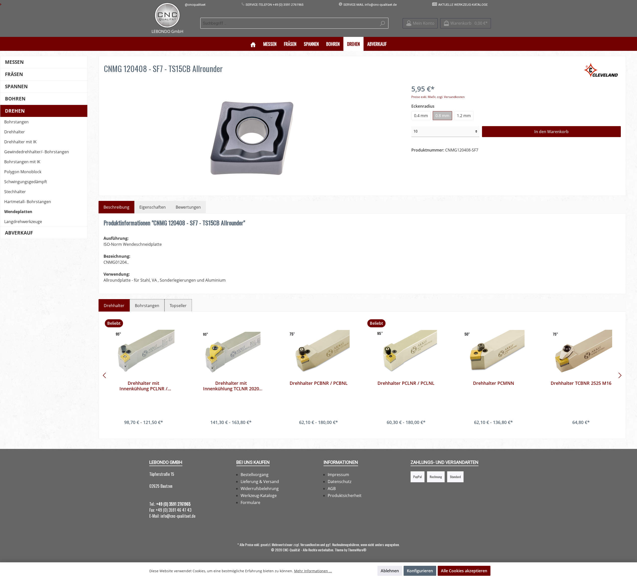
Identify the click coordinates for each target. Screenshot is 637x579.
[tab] (116, 207)
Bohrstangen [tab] (147, 305)
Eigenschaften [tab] (152, 207)
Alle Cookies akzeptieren (464, 571)
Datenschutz (339, 481)
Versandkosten (309, 544)
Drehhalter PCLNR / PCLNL (405, 383)
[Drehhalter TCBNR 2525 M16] (581, 352)
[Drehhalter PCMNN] (494, 352)
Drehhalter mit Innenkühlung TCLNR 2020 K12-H (231, 385)
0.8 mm (442, 115)
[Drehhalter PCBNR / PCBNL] (318, 352)
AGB (332, 488)
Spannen (16, 86)
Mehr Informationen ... (313, 571)
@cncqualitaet (195, 4)
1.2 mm (464, 115)
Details (143, 432)
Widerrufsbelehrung (260, 488)
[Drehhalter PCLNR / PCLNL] (406, 352)
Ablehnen (390, 571)
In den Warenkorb (551, 131)
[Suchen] (382, 23)
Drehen (15, 110)
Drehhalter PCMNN (493, 383)
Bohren (15, 98)
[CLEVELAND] (602, 69)
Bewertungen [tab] (188, 207)
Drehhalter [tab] (114, 305)
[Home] (253, 44)
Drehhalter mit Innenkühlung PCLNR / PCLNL (143, 385)
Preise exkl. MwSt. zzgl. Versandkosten (438, 97)
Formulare (250, 502)
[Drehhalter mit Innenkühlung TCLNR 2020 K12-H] (231, 352)
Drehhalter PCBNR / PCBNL (319, 383)
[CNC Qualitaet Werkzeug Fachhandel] (167, 15)
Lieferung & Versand (260, 481)
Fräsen (14, 74)
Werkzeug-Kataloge (259, 495)
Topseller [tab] (178, 305)
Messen (14, 62)
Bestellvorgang (254, 474)
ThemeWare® (357, 549)
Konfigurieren (420, 571)
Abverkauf (19, 232)
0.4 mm (421, 115)
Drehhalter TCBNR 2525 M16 (581, 383)
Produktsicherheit (345, 495)
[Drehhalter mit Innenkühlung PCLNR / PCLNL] (143, 352)
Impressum (338, 474)
